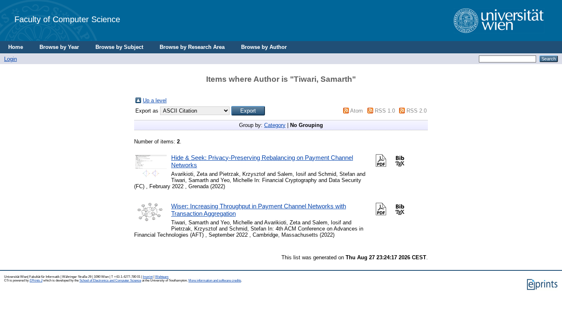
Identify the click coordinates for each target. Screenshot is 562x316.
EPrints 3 (36, 280)
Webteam (162, 277)
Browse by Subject (119, 47)
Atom (356, 111)
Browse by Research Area (192, 47)
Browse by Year (59, 47)
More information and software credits (214, 280)
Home (15, 47)
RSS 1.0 (385, 111)
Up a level (155, 100)
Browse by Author (264, 47)
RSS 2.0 (416, 111)
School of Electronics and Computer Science (110, 280)
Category (275, 125)
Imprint (148, 277)
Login (10, 59)
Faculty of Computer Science (67, 19)
